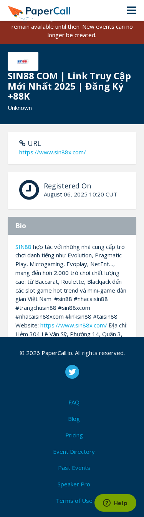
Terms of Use (74, 500)
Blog (74, 418)
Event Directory (74, 451)
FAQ (73, 402)
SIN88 (23, 246)
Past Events (74, 467)
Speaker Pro (74, 484)
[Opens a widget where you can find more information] (115, 503)
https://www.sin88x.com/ (52, 152)
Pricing (74, 435)
